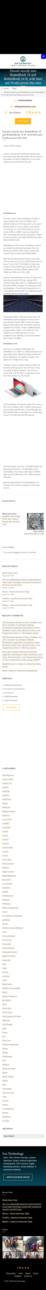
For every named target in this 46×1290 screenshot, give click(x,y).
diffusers (5, 868)
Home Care (6, 940)
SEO (4, 1060)
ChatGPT (6, 823)
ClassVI (5, 839)
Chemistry (6, 827)
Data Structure (8, 864)
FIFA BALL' (6, 904)
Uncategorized (8, 1109)
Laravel (5, 972)
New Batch (6, 1000)
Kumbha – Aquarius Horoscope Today (17, 598)
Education (6, 888)
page (4, 1028)
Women (5, 1113)
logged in (17, 552)
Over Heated (7, 1024)
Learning (5, 976)
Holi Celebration (8, 936)
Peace (4, 1032)
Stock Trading (7, 1077)
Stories (5, 1081)
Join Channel (15, 112)
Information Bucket (9, 952)
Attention (5, 795)
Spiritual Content (9, 1069)
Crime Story (7, 860)
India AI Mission (8, 948)
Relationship (7, 1056)
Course (5, 856)
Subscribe (11, 707)
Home (6, 88)
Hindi (4, 932)
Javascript (6, 960)
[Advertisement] (23, 31)
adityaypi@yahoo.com (25, 106)
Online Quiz (7, 1008)
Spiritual (5, 1065)
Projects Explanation (10, 1044)
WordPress (6, 1117)
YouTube (5, 1121)
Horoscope (6, 944)
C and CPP (6, 819)
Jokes (4, 968)
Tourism (5, 1101)
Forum (4, 912)
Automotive (6, 799)
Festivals (5, 900)
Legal (4, 980)
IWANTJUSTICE (9, 956)
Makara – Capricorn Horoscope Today (17, 605)
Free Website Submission (12, 916)
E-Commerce (7, 884)
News (18, 146)
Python (5, 1048)
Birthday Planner (9, 811)
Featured (23, 121)
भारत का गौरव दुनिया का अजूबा (34, 534)
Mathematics (7, 984)
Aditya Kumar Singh (17, 1177)
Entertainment (7, 896)
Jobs (4, 964)
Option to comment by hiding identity (23, 671)
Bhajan (5, 803)
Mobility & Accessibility (11, 988)
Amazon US (7, 783)
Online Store (7, 1012)
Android (5, 787)
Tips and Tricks (8, 1093)
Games (5, 924)
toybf (4, 671)
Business (6, 815)
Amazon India (7, 779)
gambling (6, 920)
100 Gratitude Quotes (30, 633)
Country (5, 852)
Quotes (5, 1052)
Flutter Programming (10, 908)
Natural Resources (9, 996)
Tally (4, 1085)
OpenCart (6, 1020)
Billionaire (6, 807)
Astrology (6, 791)
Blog (14, 88)
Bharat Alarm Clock (10, 573)
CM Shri (5, 843)
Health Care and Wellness (12, 928)
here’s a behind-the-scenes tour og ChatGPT (22, 660)
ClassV (5, 835)
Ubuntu (5, 1105)
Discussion (6, 880)
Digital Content (8, 872)
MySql (4, 992)
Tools (4, 1097)
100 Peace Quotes (29, 648)
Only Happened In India (11, 1016)
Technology (6, 1089)
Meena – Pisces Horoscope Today (15, 592)
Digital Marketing (9, 876)
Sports (4, 1073)
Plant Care (6, 1040)
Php (3, 1036)
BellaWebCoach (8, 664)
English (5, 892)
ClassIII (5, 831)
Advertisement (8, 775)
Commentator (7, 848)
